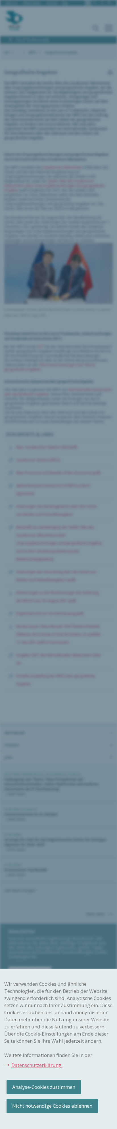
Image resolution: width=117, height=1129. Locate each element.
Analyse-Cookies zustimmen (43, 1087)
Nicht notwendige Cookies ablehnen (52, 1106)
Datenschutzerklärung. (36, 1065)
